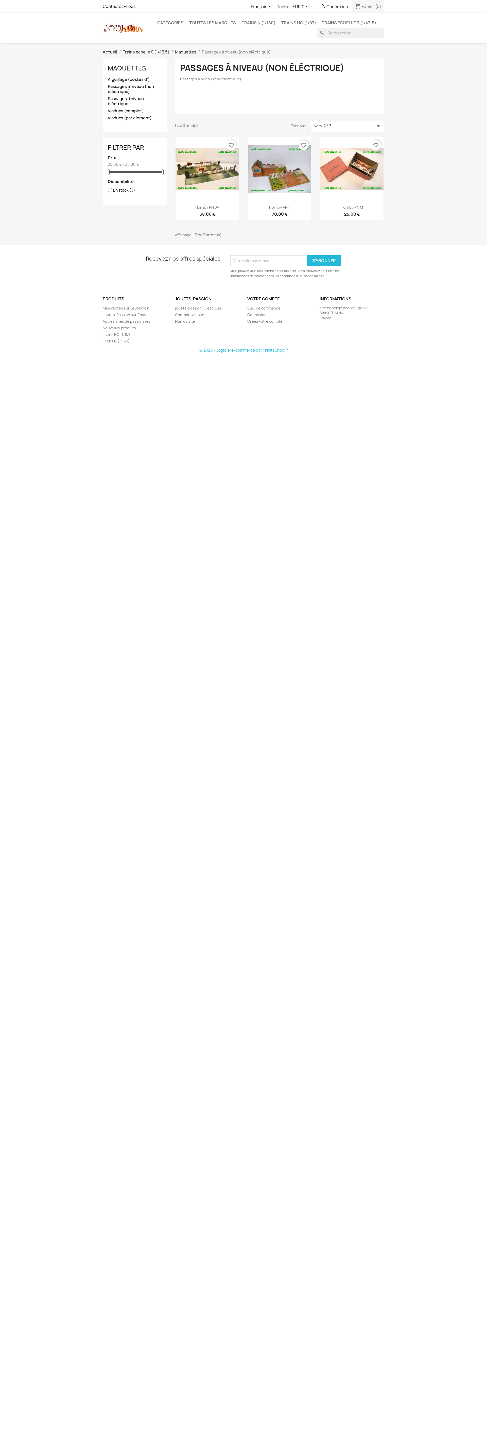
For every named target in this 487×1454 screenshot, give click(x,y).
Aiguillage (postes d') (129, 79)
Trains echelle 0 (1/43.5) (349, 23)
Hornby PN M (352, 207)
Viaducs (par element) (130, 118)
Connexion (257, 314)
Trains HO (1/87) (298, 23)
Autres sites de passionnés (126, 321)
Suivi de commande (264, 308)
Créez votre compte (265, 321)
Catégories (170, 23)
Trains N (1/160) (258, 23)
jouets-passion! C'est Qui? (198, 308)
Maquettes (127, 68)
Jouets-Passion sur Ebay (124, 314)
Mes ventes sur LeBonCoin (126, 308)
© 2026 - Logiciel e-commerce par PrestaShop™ (243, 350)
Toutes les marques (212, 23)
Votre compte (263, 299)
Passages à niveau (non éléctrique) (131, 89)
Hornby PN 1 (279, 207)
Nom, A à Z (347, 126)
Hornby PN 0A (207, 207)
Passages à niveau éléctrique (126, 101)
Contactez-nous (119, 6)
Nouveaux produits (119, 327)
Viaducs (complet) (126, 111)
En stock (124, 190)
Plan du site (185, 321)
